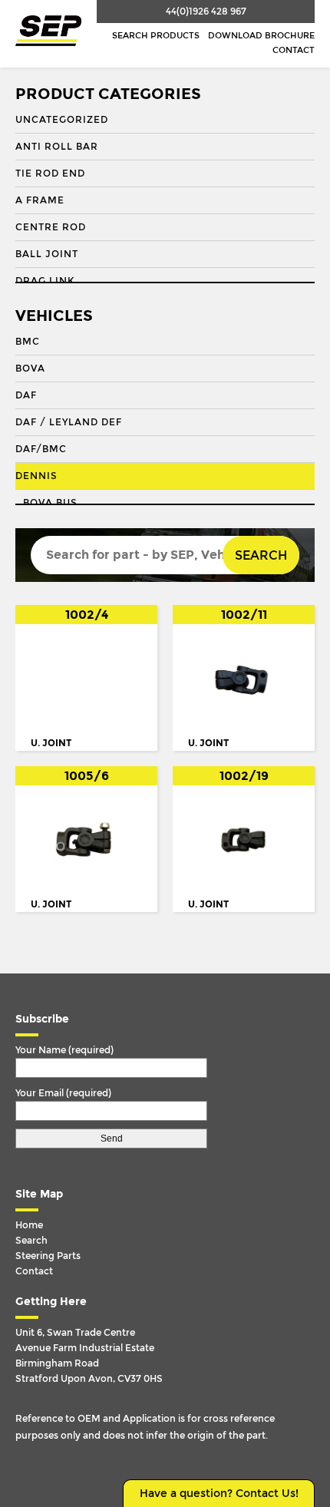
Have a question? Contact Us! (219, 1493)
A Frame (39, 200)
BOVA (30, 368)
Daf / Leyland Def (68, 422)
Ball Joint (46, 254)
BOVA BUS (50, 502)
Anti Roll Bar (56, 146)
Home (29, 1225)
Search (261, 555)
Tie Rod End (50, 173)
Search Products (156, 36)
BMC (27, 341)
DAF (26, 395)
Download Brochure (261, 36)
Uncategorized (61, 119)
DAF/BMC (41, 449)
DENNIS (36, 476)
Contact (293, 50)
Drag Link (44, 281)
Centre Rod (50, 227)
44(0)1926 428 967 (206, 11)
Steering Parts (48, 1256)
